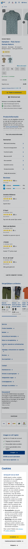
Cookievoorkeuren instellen (13, 541)
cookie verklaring (10, 531)
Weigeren (13, 545)
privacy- (20, 529)
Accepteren (13, 537)
